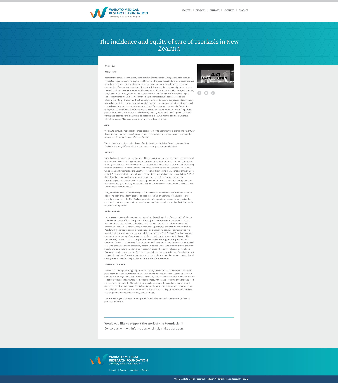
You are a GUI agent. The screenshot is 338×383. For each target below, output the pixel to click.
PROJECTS (186, 10)
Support (123, 370)
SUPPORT (214, 10)
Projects (113, 370)
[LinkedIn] (213, 93)
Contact (145, 370)
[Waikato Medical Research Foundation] (119, 12)
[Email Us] (206, 93)
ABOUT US (229, 10)
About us (134, 370)
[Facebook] (199, 93)
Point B (245, 379)
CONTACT (243, 10)
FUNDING (201, 10)
